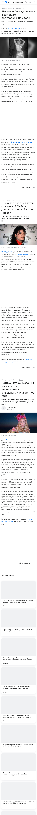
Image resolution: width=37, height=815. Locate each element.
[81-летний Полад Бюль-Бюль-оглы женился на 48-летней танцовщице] (18, 738)
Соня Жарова (11, 407)
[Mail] (6, 2)
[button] (18, 47)
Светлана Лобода (13, 28)
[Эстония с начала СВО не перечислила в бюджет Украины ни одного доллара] (18, 680)
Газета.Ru (22, 8)
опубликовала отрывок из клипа (20, 142)
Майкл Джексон (7, 252)
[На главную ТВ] (8, 2)
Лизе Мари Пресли (21, 254)
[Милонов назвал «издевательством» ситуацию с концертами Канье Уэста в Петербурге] (18, 709)
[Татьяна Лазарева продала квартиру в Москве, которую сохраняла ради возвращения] (18, 766)
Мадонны (8, 440)
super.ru (20, 200)
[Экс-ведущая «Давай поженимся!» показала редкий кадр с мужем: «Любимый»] (18, 795)
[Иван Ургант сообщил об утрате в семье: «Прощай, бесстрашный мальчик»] (18, 622)
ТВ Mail (21, 380)
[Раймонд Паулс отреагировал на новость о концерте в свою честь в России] (18, 594)
